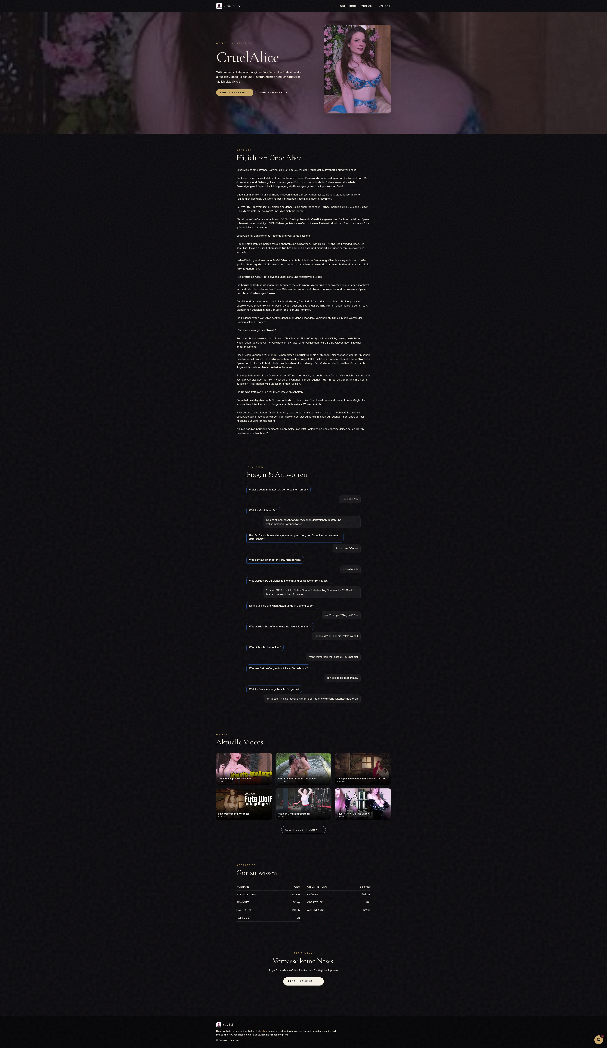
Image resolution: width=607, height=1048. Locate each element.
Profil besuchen (303, 981)
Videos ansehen (234, 92)
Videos (366, 6)
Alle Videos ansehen (303, 829)
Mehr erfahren (271, 92)
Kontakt (384, 6)
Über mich (348, 6)
